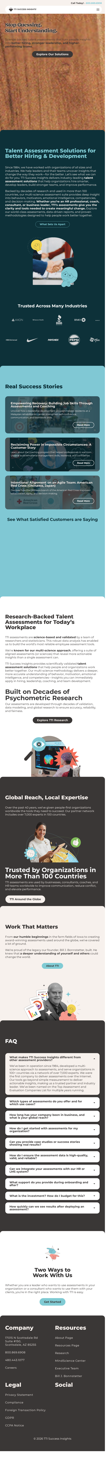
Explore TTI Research (52, 720)
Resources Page (67, 1345)
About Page (64, 1337)
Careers (11, 1367)
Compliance (14, 1402)
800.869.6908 (94, 3)
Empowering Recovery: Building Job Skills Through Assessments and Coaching (52, 404)
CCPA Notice (14, 1425)
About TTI (52, 965)
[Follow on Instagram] (62, 1394)
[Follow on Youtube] (64, 1394)
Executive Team (67, 1368)
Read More (83, 425)
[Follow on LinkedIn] (56, 1394)
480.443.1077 (15, 1360)
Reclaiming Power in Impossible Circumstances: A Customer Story (51, 446)
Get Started (52, 1302)
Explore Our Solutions (52, 54)
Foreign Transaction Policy (25, 1410)
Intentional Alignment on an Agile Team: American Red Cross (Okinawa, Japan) (52, 484)
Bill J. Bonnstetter (68, 1376)
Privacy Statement (19, 1394)
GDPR (9, 1417)
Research (62, 1353)
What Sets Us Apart (52, 224)
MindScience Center (70, 1360)
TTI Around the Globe (25, 899)
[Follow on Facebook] (59, 1394)
